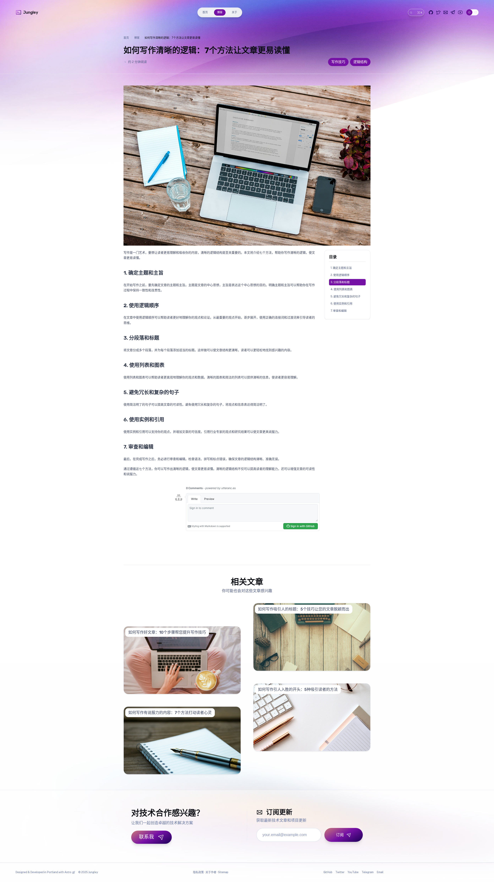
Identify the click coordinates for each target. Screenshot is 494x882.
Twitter (339, 872)
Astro (67, 872)
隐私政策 (198, 872)
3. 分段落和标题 (340, 282)
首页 (205, 12)
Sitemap (223, 872)
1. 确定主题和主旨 (341, 267)
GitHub (327, 872)
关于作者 (211, 872)
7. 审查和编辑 (339, 310)
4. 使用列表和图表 (342, 289)
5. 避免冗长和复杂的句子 (345, 296)
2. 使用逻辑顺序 (340, 274)
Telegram (368, 872)
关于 (234, 12)
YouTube (353, 872)
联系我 (146, 837)
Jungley (30, 12)
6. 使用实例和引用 (341, 303)
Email (380, 872)
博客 (219, 12)
